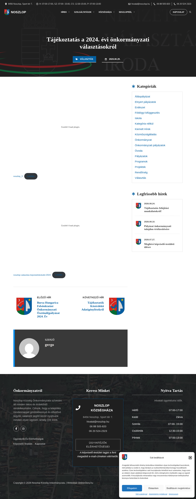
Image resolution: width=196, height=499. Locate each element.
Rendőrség (141, 172)
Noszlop (18, 12)
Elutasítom (154, 488)
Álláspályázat (142, 96)
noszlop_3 (18, 176)
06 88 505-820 (163, 4)
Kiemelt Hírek (142, 129)
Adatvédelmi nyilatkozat (158, 494)
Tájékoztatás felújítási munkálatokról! (156, 210)
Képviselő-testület (22, 444)
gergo (49, 345)
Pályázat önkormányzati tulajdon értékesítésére (157, 228)
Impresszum (173, 494)
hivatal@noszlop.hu (140, 4)
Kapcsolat (178, 12)
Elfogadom (132, 488)
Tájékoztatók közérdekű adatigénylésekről (92, 306)
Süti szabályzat (141, 494)
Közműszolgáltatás (146, 134)
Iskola (138, 118)
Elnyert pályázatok (145, 102)
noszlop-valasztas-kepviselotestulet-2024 (32, 275)
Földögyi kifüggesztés (147, 112)
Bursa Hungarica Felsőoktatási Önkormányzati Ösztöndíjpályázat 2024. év (48, 309)
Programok (141, 161)
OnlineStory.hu (85, 483)
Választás (86, 59)
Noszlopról (125, 12)
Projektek (140, 167)
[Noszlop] (6, 12)
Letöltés (30, 176)
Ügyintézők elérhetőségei (98, 444)
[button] (190, 457)
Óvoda (138, 150)
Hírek (64, 12)
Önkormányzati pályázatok (150, 145)
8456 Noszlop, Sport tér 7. (20, 4)
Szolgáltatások (82, 12)
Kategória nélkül (144, 123)
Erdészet (140, 107)
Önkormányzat (143, 139)
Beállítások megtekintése (178, 488)
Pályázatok (141, 156)
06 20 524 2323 (184, 4)
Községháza (105, 12)
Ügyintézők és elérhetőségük (28, 439)
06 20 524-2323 (98, 431)
